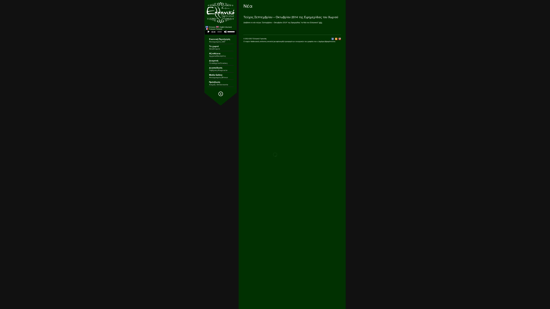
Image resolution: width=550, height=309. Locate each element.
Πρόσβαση (218, 83)
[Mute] (225, 31)
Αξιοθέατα (217, 54)
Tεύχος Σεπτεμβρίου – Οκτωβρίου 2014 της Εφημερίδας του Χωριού (290, 17)
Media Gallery (218, 76)
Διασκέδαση (218, 69)
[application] (220, 32)
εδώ (320, 23)
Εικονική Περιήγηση (219, 40)
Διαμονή (218, 61)
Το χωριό (214, 47)
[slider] (231, 31)
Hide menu (220, 93)
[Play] (208, 31)
